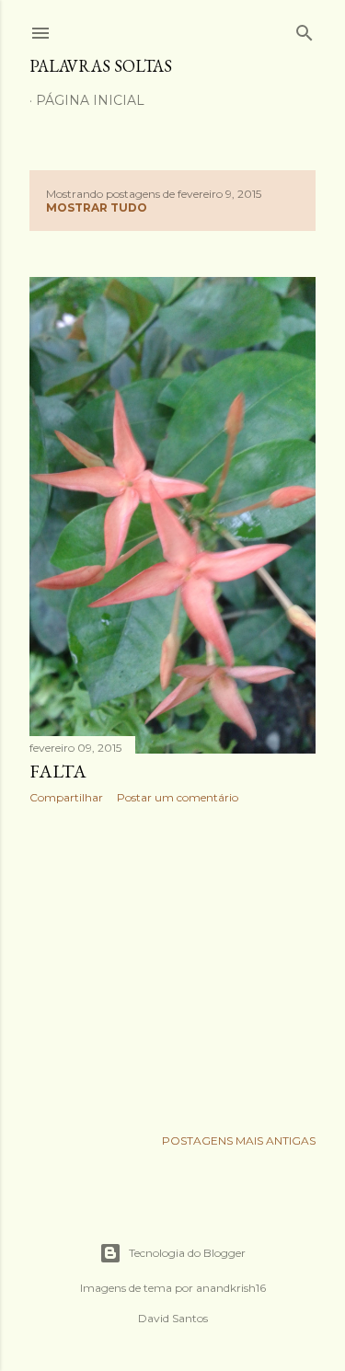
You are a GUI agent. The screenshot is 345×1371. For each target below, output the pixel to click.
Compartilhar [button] (66, 797)
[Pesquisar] (304, 29)
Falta (57, 771)
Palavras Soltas (100, 65)
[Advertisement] (172, 965)
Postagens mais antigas (239, 1140)
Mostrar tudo (96, 207)
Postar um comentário (177, 797)
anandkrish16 (231, 1288)
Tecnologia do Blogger (187, 1253)
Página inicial (90, 100)
